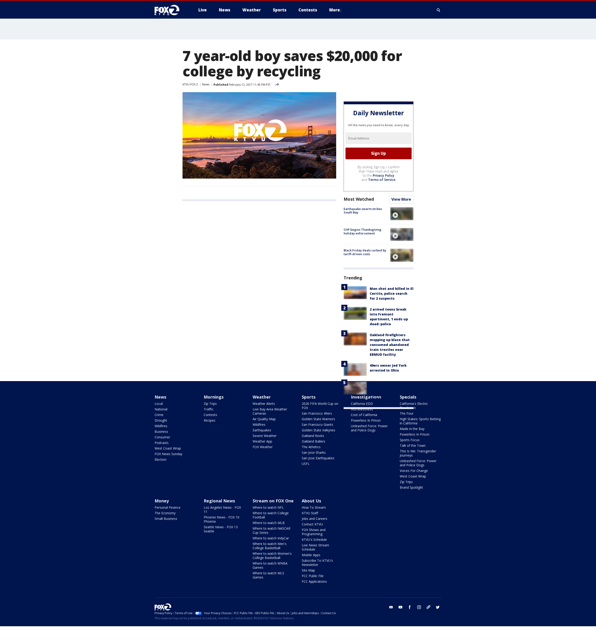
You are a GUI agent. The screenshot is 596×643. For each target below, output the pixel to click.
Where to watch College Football (271, 515)
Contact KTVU (312, 524)
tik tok (428, 607)
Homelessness (362, 409)
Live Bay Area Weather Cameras (270, 411)
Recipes (209, 420)
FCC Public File (313, 576)
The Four (406, 413)
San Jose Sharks (314, 452)
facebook (409, 607)
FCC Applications (314, 581)
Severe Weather (265, 435)
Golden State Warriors (318, 419)
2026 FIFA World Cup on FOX (320, 405)
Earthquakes (262, 430)
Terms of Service (381, 179)
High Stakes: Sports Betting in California (420, 421)
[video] (401, 213)
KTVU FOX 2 (190, 84)
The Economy (165, 513)
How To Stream (314, 507)
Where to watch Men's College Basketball (270, 545)
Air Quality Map (264, 419)
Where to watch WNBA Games (270, 565)
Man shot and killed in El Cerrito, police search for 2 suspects (391, 293)
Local (159, 403)
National (161, 409)
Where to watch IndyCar (271, 538)
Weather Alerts (264, 403)
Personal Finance (167, 507)
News (205, 84)
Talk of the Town (413, 445)
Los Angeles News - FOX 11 (222, 509)
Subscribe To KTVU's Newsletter (317, 562)
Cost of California (364, 415)
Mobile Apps (311, 555)
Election (160, 459)
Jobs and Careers (314, 518)
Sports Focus (410, 440)
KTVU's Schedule (314, 539)
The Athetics (311, 447)
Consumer (162, 437)
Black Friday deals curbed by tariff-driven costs (365, 252)
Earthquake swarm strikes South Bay (363, 211)
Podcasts (162, 442)
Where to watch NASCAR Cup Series (271, 530)
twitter (437, 607)
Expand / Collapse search (438, 10)
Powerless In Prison (366, 420)
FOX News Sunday (168, 454)
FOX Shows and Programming (313, 532)
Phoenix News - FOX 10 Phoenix (221, 519)
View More (401, 199)
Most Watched (359, 199)
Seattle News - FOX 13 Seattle (221, 529)
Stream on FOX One (273, 501)
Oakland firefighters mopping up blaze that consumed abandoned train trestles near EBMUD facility (390, 345)
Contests (210, 415)
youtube (400, 607)
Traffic (208, 409)
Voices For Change (414, 470)
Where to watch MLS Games (268, 575)
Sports (308, 397)
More (334, 10)
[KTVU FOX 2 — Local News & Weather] (170, 10)
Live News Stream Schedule (315, 547)
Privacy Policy (383, 175)
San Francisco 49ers (317, 413)
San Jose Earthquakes (318, 458)
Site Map (308, 570)
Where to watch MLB (269, 523)
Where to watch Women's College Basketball (272, 555)
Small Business (166, 518)
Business (161, 431)
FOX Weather (263, 447)
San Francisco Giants (317, 424)
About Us (311, 501)
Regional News (219, 501)
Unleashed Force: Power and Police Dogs (369, 428)
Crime (159, 415)
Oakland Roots (313, 435)
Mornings (214, 397)
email (391, 607)
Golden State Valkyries (318, 430)
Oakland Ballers (313, 441)
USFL (306, 463)
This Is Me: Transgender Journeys (418, 453)
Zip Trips (210, 403)
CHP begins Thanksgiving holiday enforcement (362, 231)
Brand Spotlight (411, 487)
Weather (262, 397)
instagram (419, 607)
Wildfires (161, 426)
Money (162, 501)
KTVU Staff (310, 513)
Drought (161, 420)
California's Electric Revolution (414, 405)
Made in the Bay (412, 428)
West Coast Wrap (168, 448)
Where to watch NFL (268, 507)
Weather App (262, 441)
